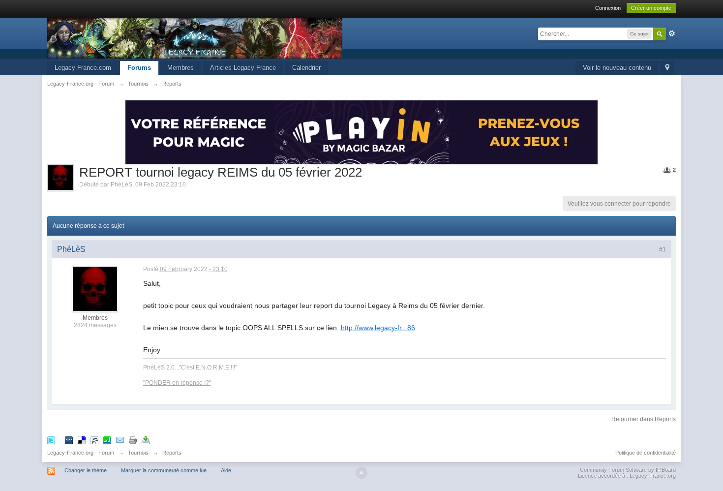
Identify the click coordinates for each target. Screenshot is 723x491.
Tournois (138, 453)
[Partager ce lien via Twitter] (51, 439)
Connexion (608, 8)
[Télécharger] (146, 439)
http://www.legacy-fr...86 (378, 328)
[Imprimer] (133, 439)
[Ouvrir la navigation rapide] (667, 68)
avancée (672, 33)
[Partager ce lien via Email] (120, 439)
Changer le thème (85, 470)
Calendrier (306, 67)
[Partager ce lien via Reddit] (94, 439)
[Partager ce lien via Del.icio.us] (82, 439)
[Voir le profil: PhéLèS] (95, 288)
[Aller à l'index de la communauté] (194, 37)
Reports (171, 453)
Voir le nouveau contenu (617, 67)
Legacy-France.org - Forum (80, 453)
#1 (662, 249)
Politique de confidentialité (645, 453)
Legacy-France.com (83, 67)
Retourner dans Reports (643, 419)
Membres (180, 67)
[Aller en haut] (361, 473)
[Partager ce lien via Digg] (69, 439)
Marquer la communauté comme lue (164, 470)
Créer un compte (651, 8)
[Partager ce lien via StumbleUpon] (107, 439)
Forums (139, 67)
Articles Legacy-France (243, 67)
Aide (226, 470)
